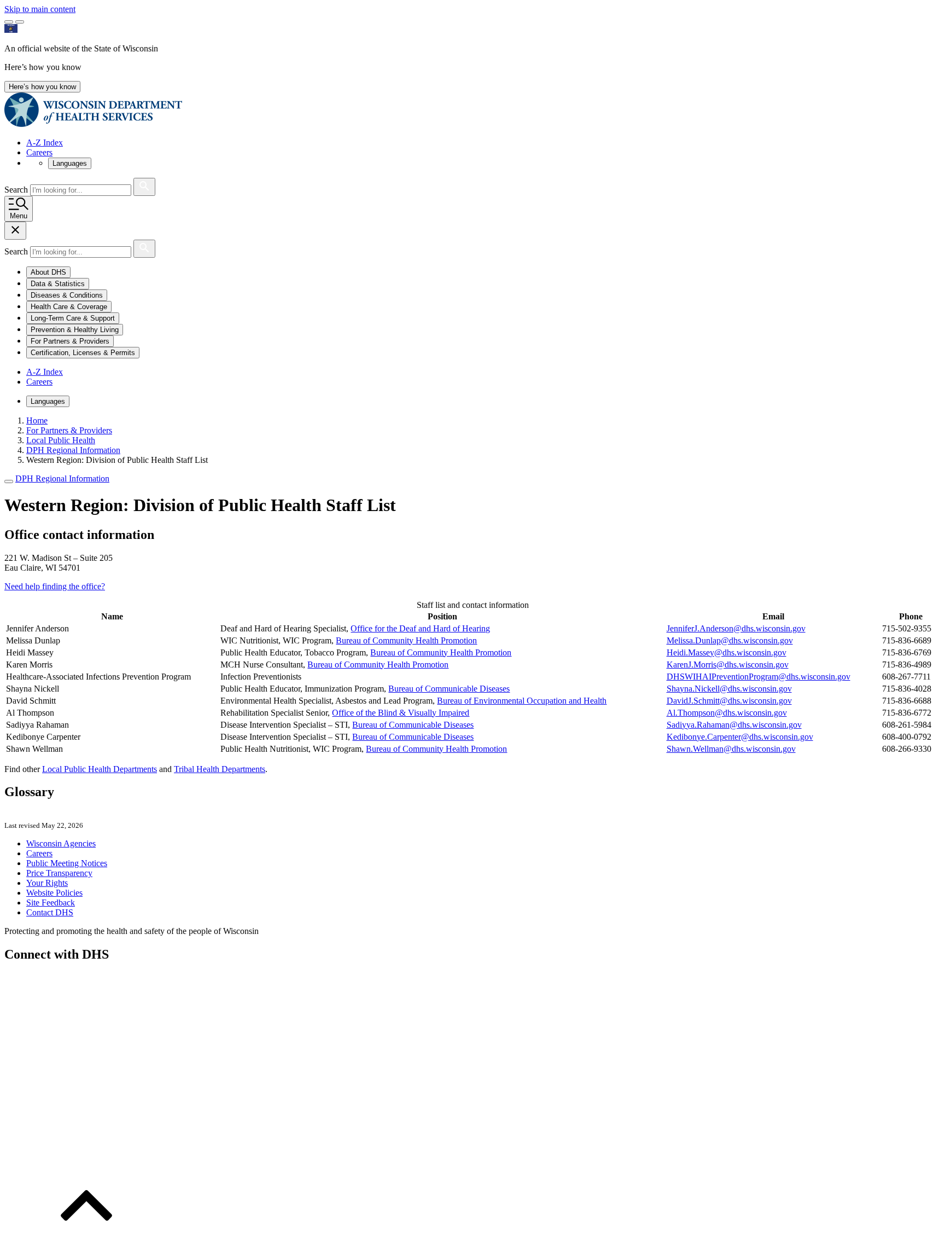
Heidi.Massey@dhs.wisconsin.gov (726, 652)
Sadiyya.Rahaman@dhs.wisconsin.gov (734, 724)
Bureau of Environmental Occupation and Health (521, 700)
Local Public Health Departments (99, 769)
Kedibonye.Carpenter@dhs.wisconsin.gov (740, 736)
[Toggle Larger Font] (8, 22)
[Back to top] (86, 1243)
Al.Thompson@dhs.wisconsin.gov (727, 712)
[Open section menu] (8, 481)
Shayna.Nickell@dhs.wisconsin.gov (729, 688)
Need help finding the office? (54, 586)
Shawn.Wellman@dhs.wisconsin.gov (731, 748)
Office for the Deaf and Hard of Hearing (420, 628)
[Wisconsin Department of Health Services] (93, 124)
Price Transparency (59, 873)
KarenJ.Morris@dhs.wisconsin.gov (728, 664)
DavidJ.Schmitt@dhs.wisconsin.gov (729, 700)
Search (17, 189)
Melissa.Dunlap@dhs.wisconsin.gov (730, 640)
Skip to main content (39, 9)
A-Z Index (44, 142)
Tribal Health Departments (219, 769)
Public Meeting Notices (66, 863)
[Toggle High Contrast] (19, 22)
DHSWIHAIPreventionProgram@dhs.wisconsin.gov (758, 676)
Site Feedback (50, 902)
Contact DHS (49, 912)
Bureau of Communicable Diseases (449, 688)
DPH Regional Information (62, 478)
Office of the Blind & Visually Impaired (400, 712)
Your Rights (47, 882)
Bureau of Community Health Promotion (406, 640)
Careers (39, 152)
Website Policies (54, 892)
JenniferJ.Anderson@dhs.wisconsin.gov (736, 628)
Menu (18, 216)
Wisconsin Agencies (61, 843)
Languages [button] (69, 163)
